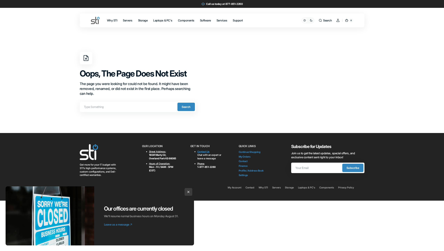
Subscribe (352, 168)
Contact (243, 161)
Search (186, 107)
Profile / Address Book (251, 170)
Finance (243, 165)
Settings (243, 175)
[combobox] (138, 107)
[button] (325, 20)
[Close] (188, 192)
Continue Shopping (249, 151)
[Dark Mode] (307, 20)
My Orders (245, 156)
